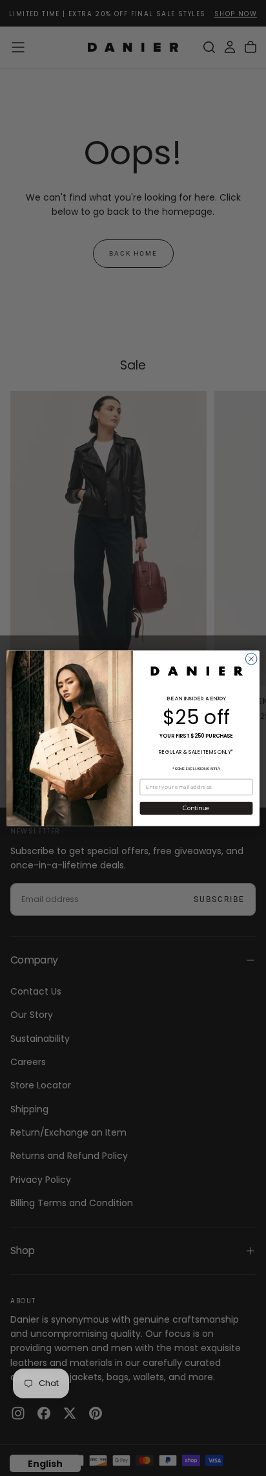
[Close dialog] (251, 659)
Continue (196, 807)
